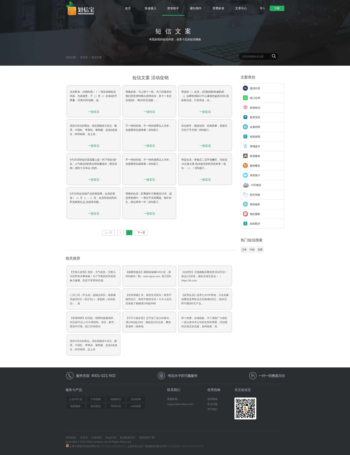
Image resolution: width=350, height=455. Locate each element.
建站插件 (196, 8)
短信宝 (84, 57)
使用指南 (212, 399)
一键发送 (93, 111)
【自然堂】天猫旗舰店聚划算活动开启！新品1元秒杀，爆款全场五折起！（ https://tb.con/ (204, 276)
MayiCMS (110, 437)
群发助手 (173, 8)
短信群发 (96, 406)
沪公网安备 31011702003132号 (185, 446)
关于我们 (212, 409)
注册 (277, 8)
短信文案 (97, 57)
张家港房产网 (146, 437)
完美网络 (97, 437)
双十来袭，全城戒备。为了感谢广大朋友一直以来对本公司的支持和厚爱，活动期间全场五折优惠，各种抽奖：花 (204, 322)
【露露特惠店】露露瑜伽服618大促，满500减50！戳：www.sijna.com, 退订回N (148, 274)
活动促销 (136, 399)
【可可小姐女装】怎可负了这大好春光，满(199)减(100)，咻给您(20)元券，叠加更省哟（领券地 (149, 322)
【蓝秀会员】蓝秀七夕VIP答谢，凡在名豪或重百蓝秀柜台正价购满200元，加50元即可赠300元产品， (205, 299)
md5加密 (136, 406)
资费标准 (218, 8)
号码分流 (116, 406)
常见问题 (212, 404)
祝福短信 (116, 399)
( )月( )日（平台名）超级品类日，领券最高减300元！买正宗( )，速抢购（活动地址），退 (93, 299)
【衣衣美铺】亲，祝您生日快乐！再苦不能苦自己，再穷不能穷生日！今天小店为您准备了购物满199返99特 (149, 299)
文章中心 (241, 8)
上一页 (108, 232)
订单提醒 (96, 399)
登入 (262, 8)
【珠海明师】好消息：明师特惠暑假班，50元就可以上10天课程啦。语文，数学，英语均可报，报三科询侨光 (93, 322)
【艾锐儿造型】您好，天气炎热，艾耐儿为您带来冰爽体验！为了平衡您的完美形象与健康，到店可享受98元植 (93, 276)
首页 (128, 8)
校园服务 (76, 406)
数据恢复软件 (127, 437)
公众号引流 (75, 399)
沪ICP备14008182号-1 (113, 446)
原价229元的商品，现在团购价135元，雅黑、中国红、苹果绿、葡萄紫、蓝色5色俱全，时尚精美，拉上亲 (93, 345)
